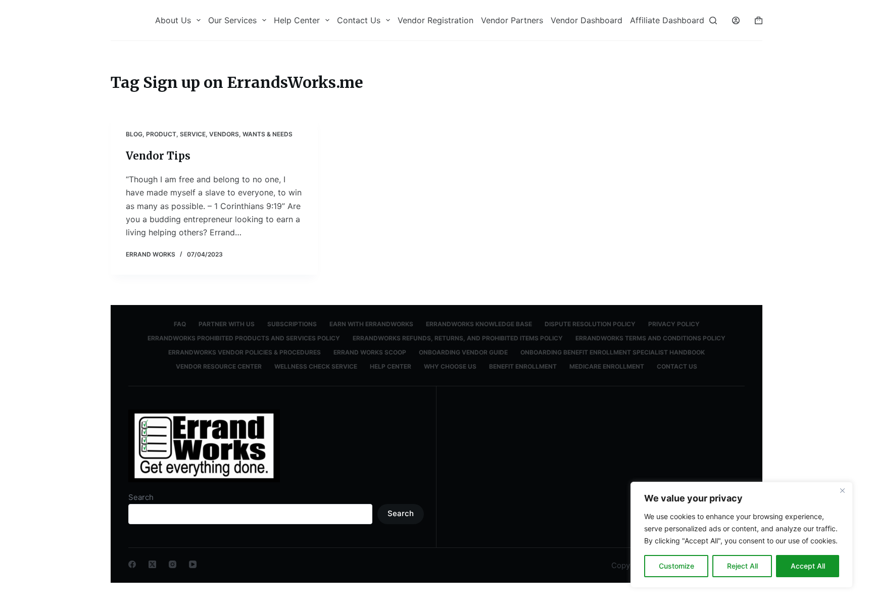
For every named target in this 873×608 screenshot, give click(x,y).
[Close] (842, 490)
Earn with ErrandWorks (371, 324)
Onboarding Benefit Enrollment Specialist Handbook (612, 352)
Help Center (297, 20)
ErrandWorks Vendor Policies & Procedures (244, 352)
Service (193, 134)
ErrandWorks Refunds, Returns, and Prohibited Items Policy (458, 338)
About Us (173, 20)
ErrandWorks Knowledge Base (479, 324)
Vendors (224, 134)
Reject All (742, 566)
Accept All (808, 566)
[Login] (736, 20)
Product (161, 134)
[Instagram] (172, 564)
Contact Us (358, 20)
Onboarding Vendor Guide (463, 352)
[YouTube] (193, 564)
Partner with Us (227, 324)
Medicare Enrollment (606, 366)
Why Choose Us (450, 366)
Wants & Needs (268, 134)
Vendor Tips (158, 155)
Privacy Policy (674, 324)
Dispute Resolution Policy (590, 324)
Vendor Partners (512, 20)
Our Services (232, 20)
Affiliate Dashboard (667, 20)
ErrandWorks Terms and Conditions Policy (650, 338)
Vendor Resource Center (219, 366)
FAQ (180, 324)
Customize (676, 566)
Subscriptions (292, 324)
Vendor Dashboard (586, 20)
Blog (134, 134)
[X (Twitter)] (152, 564)
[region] (741, 535)
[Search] (713, 20)
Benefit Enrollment (523, 366)
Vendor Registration (435, 20)
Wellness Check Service (315, 366)
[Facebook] (132, 564)
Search (141, 497)
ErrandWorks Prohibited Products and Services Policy (244, 338)
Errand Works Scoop (369, 352)
